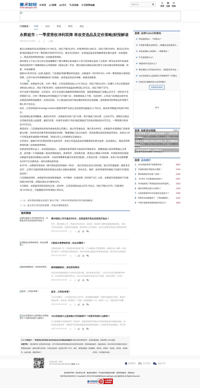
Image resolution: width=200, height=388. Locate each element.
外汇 (64, 5)
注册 (168, 6)
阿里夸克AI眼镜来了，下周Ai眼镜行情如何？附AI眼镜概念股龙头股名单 (168, 198)
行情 (36, 26)
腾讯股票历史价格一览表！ (149, 174)
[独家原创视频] (176, 130)
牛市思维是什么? (146, 57)
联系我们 (132, 363)
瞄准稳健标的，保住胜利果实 (65, 267)
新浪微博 (102, 352)
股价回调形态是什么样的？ (149, 188)
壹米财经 (98, 376)
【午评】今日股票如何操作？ (150, 179)
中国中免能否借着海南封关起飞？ (152, 203)
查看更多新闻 (157, 87)
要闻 (70, 26)
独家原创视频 (148, 130)
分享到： (96, 352)
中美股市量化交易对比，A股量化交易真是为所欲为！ (161, 45)
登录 (162, 6)
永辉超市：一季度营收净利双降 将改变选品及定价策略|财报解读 (48, 340)
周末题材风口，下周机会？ (150, 39)
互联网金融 (89, 5)
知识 (47, 26)
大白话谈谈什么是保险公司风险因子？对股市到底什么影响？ (80, 316)
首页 (44, 5)
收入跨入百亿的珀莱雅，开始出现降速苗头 (48, 205)
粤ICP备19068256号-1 (68, 376)
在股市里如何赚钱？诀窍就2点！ (150, 150)
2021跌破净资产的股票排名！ (150, 164)
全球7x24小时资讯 (151, 33)
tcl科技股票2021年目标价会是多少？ (153, 193)
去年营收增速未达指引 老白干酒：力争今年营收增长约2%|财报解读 (60, 200)
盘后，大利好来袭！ (61, 291)
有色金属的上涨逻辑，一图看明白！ (154, 51)
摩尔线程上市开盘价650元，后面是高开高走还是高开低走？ (80, 218)
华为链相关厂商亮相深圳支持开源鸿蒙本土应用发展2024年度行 (165, 183)
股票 (54, 5)
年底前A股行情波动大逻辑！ (150, 169)
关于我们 (147, 363)
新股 (59, 26)
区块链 (75, 5)
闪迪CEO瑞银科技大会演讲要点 (152, 82)
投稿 (174, 6)
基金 (82, 26)
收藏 (51, 41)
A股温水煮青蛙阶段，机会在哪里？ (68, 243)
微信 (108, 352)
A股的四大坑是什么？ (148, 63)
